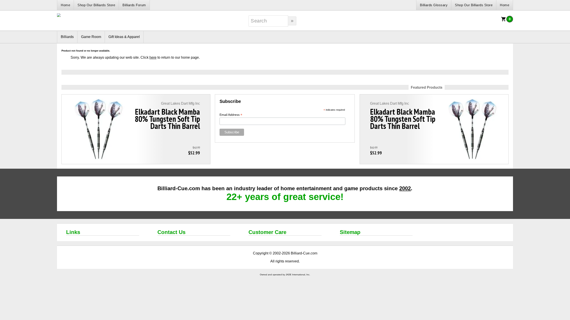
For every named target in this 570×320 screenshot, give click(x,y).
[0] (503, 20)
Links (73, 232)
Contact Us (171, 232)
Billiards (67, 37)
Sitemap (350, 232)
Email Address (231, 115)
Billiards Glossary (434, 5)
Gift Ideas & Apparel (124, 37)
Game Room (91, 37)
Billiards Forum (134, 5)
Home (65, 5)
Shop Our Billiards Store (96, 5)
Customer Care (267, 232)
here (153, 57)
